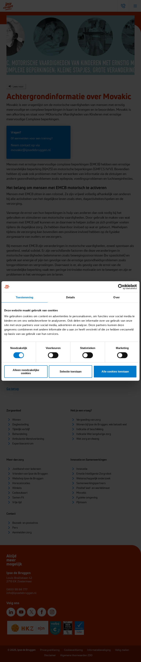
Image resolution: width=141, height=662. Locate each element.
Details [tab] (70, 297)
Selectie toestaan (71, 371)
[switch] (53, 355)
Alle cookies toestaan (115, 371)
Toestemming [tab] (24, 297)
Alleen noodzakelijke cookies (26, 371)
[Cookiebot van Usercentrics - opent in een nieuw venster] (121, 287)
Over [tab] (116, 297)
